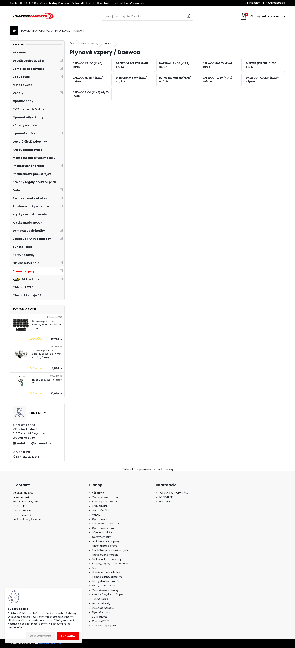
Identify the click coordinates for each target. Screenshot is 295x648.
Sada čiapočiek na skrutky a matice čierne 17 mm (46, 325)
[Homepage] (14, 31)
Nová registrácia (275, 2)
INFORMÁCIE (62, 30)
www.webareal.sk (50, 643)
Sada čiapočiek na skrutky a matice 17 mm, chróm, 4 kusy (47, 354)
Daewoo (108, 43)
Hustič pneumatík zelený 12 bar (47, 381)
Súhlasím (68, 636)
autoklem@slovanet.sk (34, 443)
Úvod (72, 43)
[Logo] (33, 16)
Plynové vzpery (89, 43)
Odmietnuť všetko (40, 636)
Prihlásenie (253, 2)
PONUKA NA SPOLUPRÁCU (37, 30)
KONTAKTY (79, 30)
